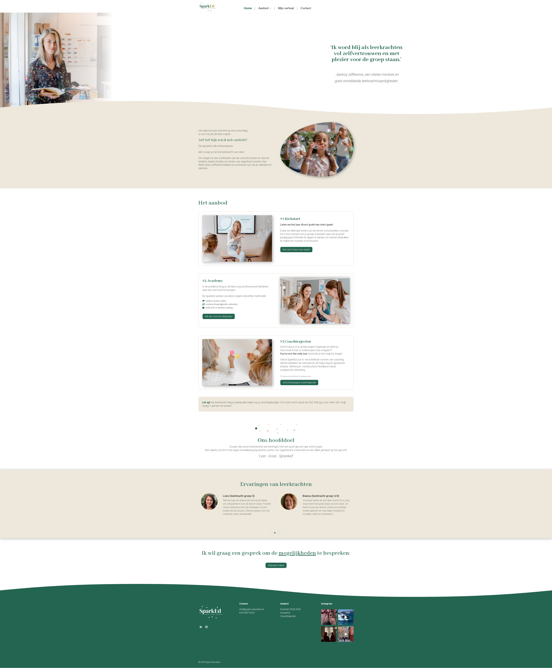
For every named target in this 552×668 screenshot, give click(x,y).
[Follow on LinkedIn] (200, 627)
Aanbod (263, 8)
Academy (285, 612)
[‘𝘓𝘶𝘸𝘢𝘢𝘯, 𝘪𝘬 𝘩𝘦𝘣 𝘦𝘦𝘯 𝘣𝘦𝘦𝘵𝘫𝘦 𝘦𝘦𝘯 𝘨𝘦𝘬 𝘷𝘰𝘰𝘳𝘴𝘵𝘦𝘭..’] (329, 634)
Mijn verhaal (286, 8)
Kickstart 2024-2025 (290, 609)
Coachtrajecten (288, 616)
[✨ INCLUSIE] (346, 617)
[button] (269, 532)
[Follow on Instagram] (206, 627)
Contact (306, 8)
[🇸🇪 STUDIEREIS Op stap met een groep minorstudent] (346, 634)
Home (248, 8)
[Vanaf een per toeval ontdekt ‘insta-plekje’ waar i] (329, 617)
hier (321, 402)
